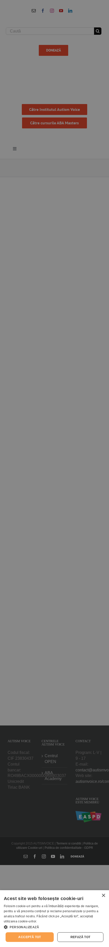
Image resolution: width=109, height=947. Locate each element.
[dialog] (54, 918)
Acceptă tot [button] (29, 937)
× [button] (103, 896)
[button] (54, 927)
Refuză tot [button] (80, 937)
